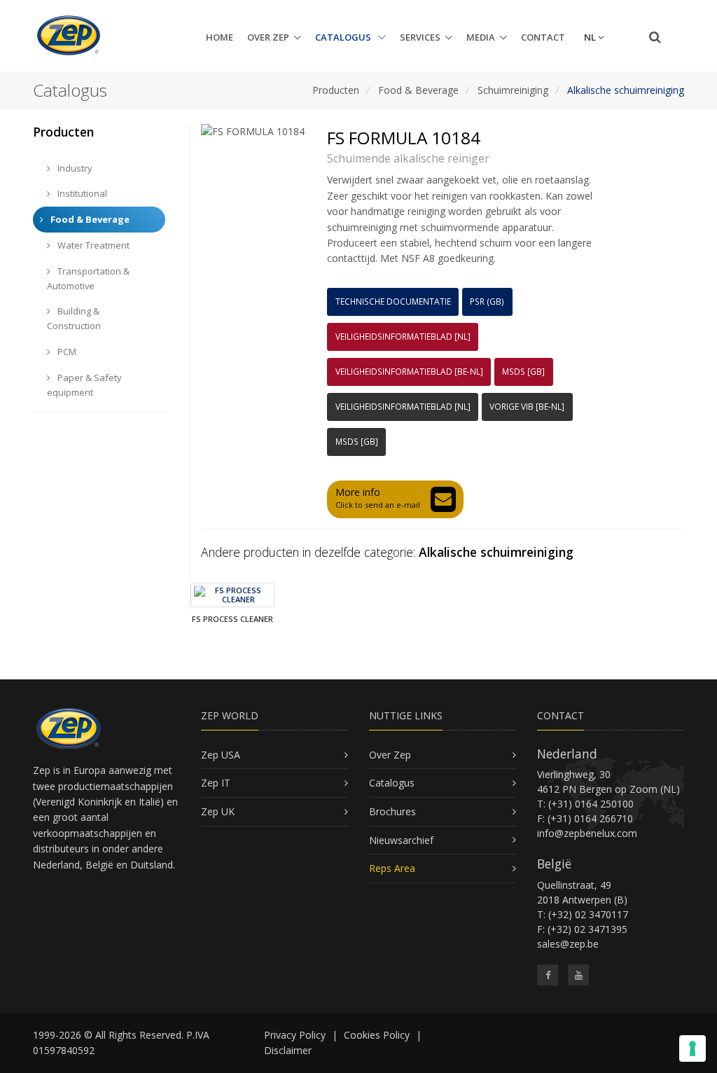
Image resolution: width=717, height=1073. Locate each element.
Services (420, 37)
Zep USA (220, 754)
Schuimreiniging (513, 90)
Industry (73, 168)
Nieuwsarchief (401, 840)
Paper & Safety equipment (84, 385)
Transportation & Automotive (88, 278)
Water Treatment (92, 245)
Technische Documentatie (393, 301)
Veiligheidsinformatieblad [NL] (403, 336)
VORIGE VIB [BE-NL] (526, 407)
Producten (335, 90)
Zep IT (215, 782)
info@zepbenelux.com (587, 833)
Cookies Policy (377, 1034)
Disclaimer (288, 1050)
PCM (65, 351)
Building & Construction (74, 318)
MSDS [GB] (523, 372)
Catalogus (344, 37)
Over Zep (268, 37)
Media (480, 37)
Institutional (81, 193)
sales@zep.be (568, 943)
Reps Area (392, 868)
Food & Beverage (418, 90)
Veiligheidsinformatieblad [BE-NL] (409, 372)
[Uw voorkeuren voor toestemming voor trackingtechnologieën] (692, 1048)
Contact (543, 37)
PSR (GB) (487, 301)
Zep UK (218, 811)
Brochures (392, 811)
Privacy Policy (295, 1034)
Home (219, 37)
